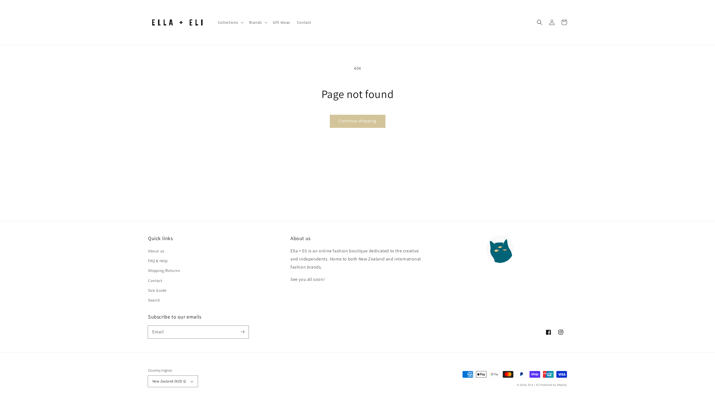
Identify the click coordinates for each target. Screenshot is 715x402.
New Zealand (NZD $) (169, 381)
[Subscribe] (242, 332)
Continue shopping (357, 120)
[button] (539, 22)
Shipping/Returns (164, 270)
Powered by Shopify (553, 385)
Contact (155, 280)
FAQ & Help (158, 260)
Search (154, 300)
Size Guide (157, 290)
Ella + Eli (534, 385)
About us (156, 250)
